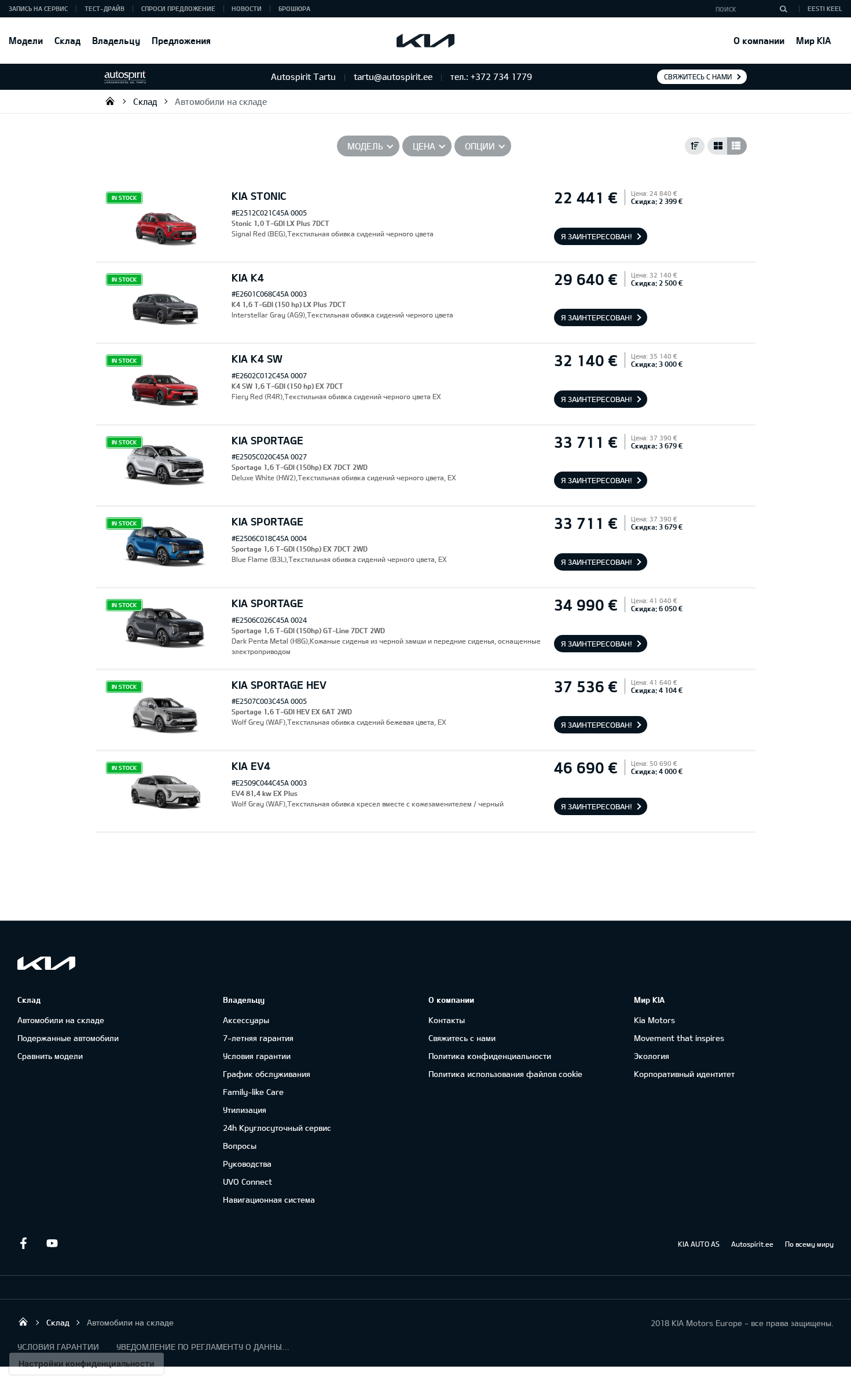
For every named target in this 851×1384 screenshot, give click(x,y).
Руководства (247, 1163)
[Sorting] (695, 146)
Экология (651, 1056)
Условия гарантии (257, 1056)
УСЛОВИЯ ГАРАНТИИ (58, 1347)
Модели (26, 40)
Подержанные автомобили (68, 1038)
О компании (758, 40)
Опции (480, 146)
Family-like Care (253, 1092)
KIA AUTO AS (699, 1244)
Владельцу (116, 40)
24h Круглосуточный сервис (277, 1128)
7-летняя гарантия (258, 1038)
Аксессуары (246, 1020)
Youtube (52, 1243)
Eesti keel (825, 8)
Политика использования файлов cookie (505, 1074)
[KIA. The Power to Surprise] (46, 963)
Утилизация (244, 1110)
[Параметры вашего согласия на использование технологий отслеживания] (86, 1364)
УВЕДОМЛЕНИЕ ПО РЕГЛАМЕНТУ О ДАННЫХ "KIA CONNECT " (203, 1347)
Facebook (23, 1243)
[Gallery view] (717, 146)
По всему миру (809, 1244)
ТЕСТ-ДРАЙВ (104, 8)
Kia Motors (654, 1020)
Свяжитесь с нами (698, 76)
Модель (365, 146)
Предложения (181, 40)
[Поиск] (783, 8)
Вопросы (239, 1146)
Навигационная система (269, 1199)
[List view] (737, 146)
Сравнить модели (50, 1056)
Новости (247, 8)
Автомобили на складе (221, 101)
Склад (67, 40)
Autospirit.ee (752, 1244)
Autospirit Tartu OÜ (110, 101)
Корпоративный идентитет (684, 1074)
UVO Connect (247, 1181)
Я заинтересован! (596, 236)
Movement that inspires (679, 1038)
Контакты (446, 1020)
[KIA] (425, 40)
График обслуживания (266, 1074)
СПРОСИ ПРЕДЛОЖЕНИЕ (178, 8)
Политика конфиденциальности (489, 1056)
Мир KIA (813, 40)
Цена (424, 146)
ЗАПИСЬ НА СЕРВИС (38, 8)
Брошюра (294, 8)
